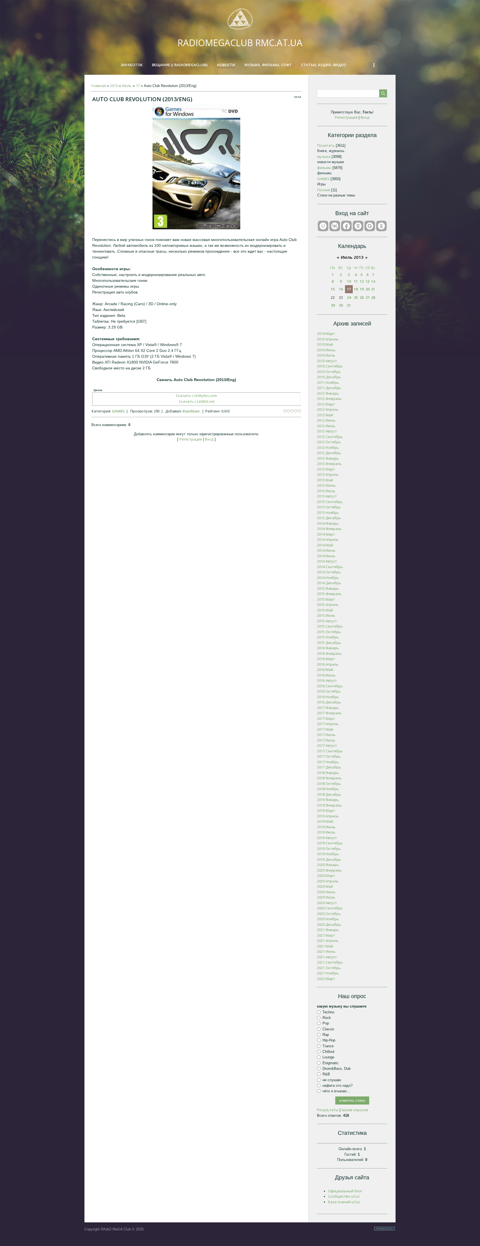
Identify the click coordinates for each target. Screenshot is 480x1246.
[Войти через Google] (369, 226)
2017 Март (326, 718)
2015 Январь (328, 588)
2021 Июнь (326, 951)
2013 (114, 85)
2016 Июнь (326, 675)
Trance (328, 1046)
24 (349, 297)
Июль (127, 85)
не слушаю (331, 1080)
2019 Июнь (326, 826)
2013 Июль (326, 490)
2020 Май (325, 886)
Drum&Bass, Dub (336, 1068)
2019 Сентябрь (330, 842)
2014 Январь (328, 523)
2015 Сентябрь (330, 626)
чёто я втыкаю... (336, 1091)
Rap (325, 1035)
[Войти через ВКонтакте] (334, 226)
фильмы (324, 167)
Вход (209, 439)
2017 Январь (328, 707)
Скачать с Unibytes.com (196, 395)
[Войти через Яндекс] (358, 226)
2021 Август (327, 956)
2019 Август (327, 837)
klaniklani (191, 411)
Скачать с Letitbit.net (196, 401)
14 (373, 281)
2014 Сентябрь (330, 566)
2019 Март (326, 810)
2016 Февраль (329, 653)
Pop (325, 1023)
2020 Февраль (329, 870)
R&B (326, 1074)
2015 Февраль (329, 593)
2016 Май (325, 669)
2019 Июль (326, 832)
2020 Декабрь (329, 924)
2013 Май (325, 480)
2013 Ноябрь (328, 512)
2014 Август (327, 561)
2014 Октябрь (329, 571)
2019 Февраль (329, 805)
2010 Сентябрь (330, 366)
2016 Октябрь (329, 691)
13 (367, 281)
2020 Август (327, 902)
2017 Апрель (328, 723)
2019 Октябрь (329, 848)
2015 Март (326, 599)
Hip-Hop (328, 1040)
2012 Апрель (328, 409)
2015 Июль (326, 615)
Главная (98, 85)
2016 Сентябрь (330, 685)
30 (341, 305)
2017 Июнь (326, 734)
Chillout (328, 1051)
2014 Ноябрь (328, 577)
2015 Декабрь (329, 642)
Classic (328, 1029)
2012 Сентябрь (330, 436)
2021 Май (325, 946)
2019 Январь (328, 799)
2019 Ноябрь (328, 853)
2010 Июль (326, 355)
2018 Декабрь (329, 794)
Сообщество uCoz (344, 1196)
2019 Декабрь (329, 859)
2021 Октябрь (329, 967)
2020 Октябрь (329, 913)
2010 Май (325, 344)
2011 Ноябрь (328, 382)
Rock (326, 1018)
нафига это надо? (337, 1085)
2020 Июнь (326, 891)
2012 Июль (326, 425)
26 (362, 297)
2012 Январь (328, 393)
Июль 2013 (352, 257)
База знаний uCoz (344, 1201)
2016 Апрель (328, 664)
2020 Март (326, 875)
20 (367, 289)
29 (333, 305)
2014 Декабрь (329, 582)
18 (356, 289)
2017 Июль (326, 740)
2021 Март (326, 935)
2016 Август (327, 680)
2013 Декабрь (329, 517)
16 (341, 289)
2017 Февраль (329, 712)
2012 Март (326, 404)
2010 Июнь (326, 349)
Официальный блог (345, 1190)
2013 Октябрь (329, 506)
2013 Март (326, 469)
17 (138, 85)
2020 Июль (326, 897)
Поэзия (323, 189)
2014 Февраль (329, 528)
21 (373, 289)
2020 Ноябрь (328, 918)
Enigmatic (330, 1063)
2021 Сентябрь (330, 962)
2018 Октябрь (329, 783)
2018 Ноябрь (328, 788)
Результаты (327, 1109)
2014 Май (325, 545)
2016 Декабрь (329, 702)
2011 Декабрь (329, 387)
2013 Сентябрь (330, 501)
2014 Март (326, 534)
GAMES (118, 411)
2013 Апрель (328, 474)
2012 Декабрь (329, 452)
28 (373, 297)
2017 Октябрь (329, 756)
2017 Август (327, 745)
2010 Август (327, 360)
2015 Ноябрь (328, 637)
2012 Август (327, 431)
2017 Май (325, 729)
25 (356, 297)
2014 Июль (326, 555)
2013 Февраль (329, 463)
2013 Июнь (326, 485)
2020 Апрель (328, 881)
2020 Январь (328, 864)
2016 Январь (328, 647)
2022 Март (326, 978)
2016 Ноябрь (328, 696)
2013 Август (327, 496)
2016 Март (326, 658)
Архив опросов (354, 1109)
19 (362, 289)
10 (349, 281)
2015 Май (325, 610)
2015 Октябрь (329, 631)
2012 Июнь (326, 420)
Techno (328, 1012)
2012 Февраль (329, 398)
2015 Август (327, 620)
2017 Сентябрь (330, 750)
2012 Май (325, 414)
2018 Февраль (329, 777)
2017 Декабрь (329, 767)
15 (333, 289)
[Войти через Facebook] (346, 226)
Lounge (328, 1057)
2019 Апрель (328, 816)
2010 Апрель (328, 339)
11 (356, 281)
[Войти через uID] (323, 226)
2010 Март (326, 333)
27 (367, 297)
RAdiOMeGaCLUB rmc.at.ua (240, 42)
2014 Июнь (326, 550)
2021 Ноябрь (328, 973)
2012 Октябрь (329, 441)
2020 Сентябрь (330, 908)
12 (362, 281)
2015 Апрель (328, 604)
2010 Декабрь (329, 376)
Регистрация (190, 439)
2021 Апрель (328, 940)
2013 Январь (328, 458)
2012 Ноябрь (328, 447)
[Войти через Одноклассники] (381, 226)
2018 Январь (328, 772)
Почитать (326, 145)
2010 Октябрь (329, 371)
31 (349, 305)
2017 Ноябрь (328, 761)
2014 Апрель (328, 539)
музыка (324, 156)
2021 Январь (328, 929)
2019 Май (325, 821)
